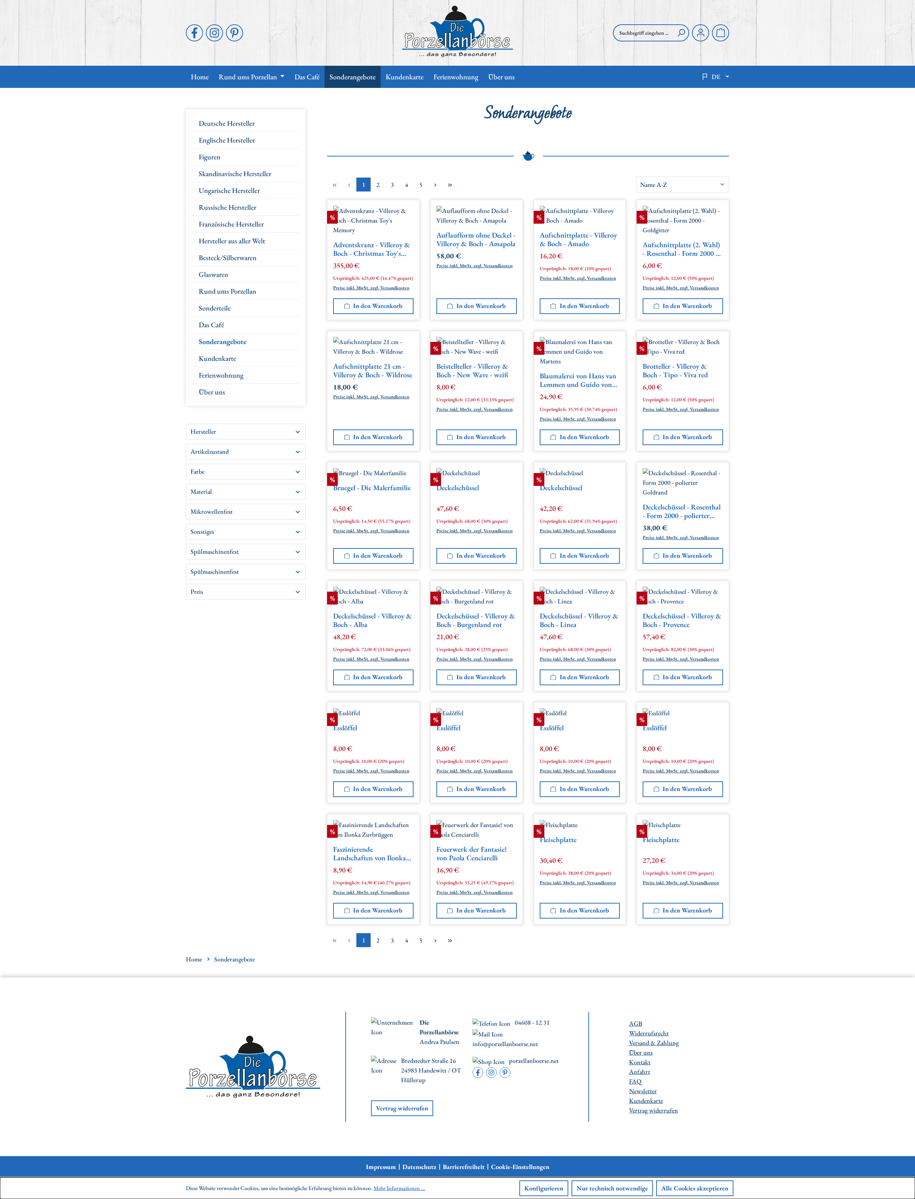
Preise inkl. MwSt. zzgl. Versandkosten (371, 287)
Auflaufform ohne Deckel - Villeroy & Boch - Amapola (475, 240)
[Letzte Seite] (449, 184)
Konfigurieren (543, 1188)
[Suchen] (681, 32)
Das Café (211, 324)
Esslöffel (345, 727)
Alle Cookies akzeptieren (694, 1188)
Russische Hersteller (227, 207)
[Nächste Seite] (435, 184)
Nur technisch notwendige (612, 1188)
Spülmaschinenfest (215, 551)
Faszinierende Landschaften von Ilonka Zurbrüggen (369, 854)
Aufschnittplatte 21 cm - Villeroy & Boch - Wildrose (372, 371)
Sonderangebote (222, 341)
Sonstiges (202, 531)
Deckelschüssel (457, 487)
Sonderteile (215, 308)
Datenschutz (419, 1167)
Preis (197, 591)
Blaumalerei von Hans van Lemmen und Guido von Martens (578, 380)
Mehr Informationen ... (399, 1188)
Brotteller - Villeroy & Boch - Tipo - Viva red (675, 371)
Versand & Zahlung (654, 1043)
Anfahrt (639, 1072)
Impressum (381, 1167)
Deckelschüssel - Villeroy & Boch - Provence (682, 621)
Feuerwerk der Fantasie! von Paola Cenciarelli (471, 854)
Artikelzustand (210, 451)
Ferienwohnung (221, 375)
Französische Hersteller (231, 224)
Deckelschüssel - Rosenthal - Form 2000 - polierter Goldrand (682, 512)
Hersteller (203, 431)
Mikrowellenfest (212, 511)
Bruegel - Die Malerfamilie (372, 487)
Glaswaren (213, 274)
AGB (635, 1023)
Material (201, 491)
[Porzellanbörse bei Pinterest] (234, 32)
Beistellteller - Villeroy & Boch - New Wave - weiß (472, 371)
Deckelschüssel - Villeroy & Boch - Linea (579, 621)
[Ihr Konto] (700, 32)
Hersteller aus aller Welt (232, 240)
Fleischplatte (558, 839)
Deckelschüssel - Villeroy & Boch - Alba (372, 621)
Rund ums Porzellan (227, 291)
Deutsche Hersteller (227, 123)
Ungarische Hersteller (229, 190)
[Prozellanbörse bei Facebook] (194, 32)
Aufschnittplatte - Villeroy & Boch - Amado (578, 240)
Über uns (212, 392)
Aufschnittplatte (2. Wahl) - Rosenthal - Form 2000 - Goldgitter (681, 249)
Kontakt (640, 1062)
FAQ (635, 1081)
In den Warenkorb (377, 306)
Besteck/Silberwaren (228, 257)
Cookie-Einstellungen (520, 1167)
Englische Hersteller (227, 140)
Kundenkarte (217, 358)
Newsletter (643, 1091)
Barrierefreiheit (464, 1167)
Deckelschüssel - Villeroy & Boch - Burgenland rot (475, 621)
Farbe (197, 471)
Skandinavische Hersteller (235, 173)
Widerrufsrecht (649, 1033)
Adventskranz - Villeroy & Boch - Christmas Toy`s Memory (371, 249)
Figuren (210, 156)
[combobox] (643, 32)
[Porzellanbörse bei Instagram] (214, 32)
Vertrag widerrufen (402, 1108)
